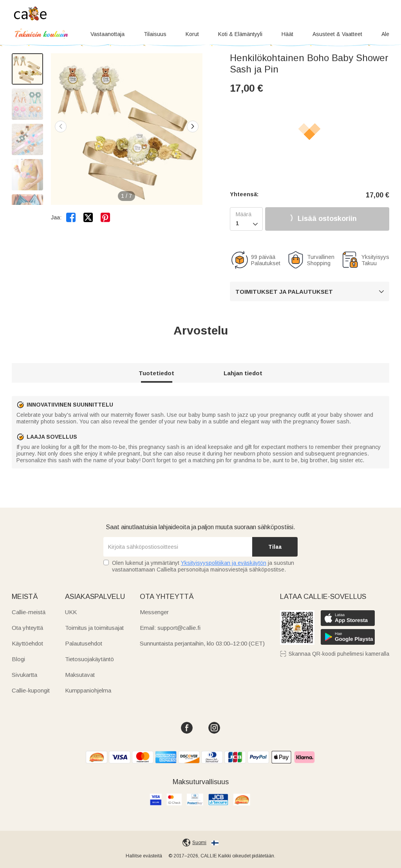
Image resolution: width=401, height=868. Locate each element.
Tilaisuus (155, 34)
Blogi (18, 659)
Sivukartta (24, 674)
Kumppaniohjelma (88, 690)
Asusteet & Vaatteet (337, 34)
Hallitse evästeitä (144, 856)
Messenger (154, 612)
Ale (385, 34)
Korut (192, 34)
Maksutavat (80, 674)
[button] (193, 126)
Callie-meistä (28, 612)
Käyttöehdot (27, 643)
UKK (71, 612)
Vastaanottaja (107, 34)
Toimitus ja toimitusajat (94, 627)
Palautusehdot (83, 643)
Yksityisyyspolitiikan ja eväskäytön (223, 563)
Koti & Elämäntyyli (240, 34)
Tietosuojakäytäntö (89, 659)
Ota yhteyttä (27, 627)
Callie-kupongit (31, 690)
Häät (287, 34)
